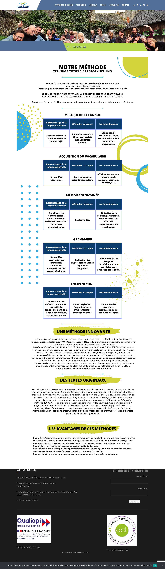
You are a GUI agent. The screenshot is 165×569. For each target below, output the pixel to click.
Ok (155, 565)
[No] (162, 566)
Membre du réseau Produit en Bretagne (75, 553)
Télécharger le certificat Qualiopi (28, 547)
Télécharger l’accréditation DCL (118, 550)
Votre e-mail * (143, 489)
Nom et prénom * (142, 476)
